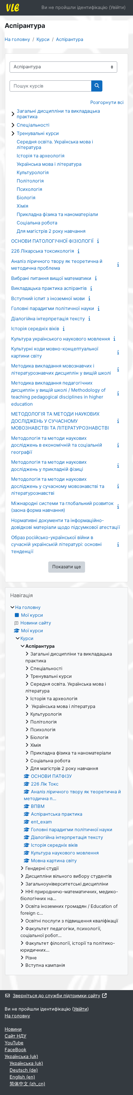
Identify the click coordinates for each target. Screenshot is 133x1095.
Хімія (22, 206)
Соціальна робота (37, 223)
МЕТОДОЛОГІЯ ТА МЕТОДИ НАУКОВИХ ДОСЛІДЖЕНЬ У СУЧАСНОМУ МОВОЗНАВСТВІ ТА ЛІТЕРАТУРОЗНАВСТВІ (60, 421)
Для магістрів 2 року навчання (51, 231)
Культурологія (33, 172)
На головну (17, 39)
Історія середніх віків (35, 328)
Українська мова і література (49, 164)
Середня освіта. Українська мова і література (55, 144)
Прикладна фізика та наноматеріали (57, 214)
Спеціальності (33, 125)
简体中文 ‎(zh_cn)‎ (27, 1084)
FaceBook (15, 1049)
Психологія (29, 189)
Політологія (30, 181)
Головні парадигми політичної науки (52, 308)
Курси (42, 39)
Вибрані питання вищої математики (51, 278)
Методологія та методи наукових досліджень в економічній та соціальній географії (56, 445)
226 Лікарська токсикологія (42, 251)
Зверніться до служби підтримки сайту (56, 995)
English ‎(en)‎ (22, 1077)
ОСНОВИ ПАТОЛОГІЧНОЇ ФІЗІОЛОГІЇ (52, 241)
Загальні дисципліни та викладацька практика (58, 113)
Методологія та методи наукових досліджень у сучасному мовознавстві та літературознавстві (57, 486)
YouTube (14, 1043)
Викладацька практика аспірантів (49, 288)
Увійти (117, 7)
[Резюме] (99, 241)
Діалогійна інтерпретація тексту (48, 319)
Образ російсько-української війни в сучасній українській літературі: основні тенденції (56, 544)
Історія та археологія (40, 156)
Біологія (26, 198)
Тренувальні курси (38, 133)
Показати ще (66, 567)
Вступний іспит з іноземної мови (48, 298)
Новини (13, 1029)
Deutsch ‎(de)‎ (24, 1070)
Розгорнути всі (106, 102)
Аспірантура (69, 39)
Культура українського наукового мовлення (60, 339)
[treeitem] (66, 786)
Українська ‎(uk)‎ (21, 1056)
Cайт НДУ (15, 1036)
